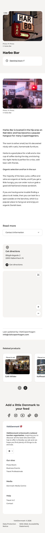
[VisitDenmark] (14, 426)
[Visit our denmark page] (9, 415)
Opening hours (16, 61)
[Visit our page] (16, 415)
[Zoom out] (38, 313)
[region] (22, 294)
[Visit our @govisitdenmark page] (29, 415)
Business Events (13, 468)
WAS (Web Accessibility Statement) (29, 525)
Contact (9, 503)
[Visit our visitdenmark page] (23, 415)
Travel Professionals (14, 471)
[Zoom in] (38, 307)
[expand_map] (38, 274)
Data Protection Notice (9, 525)
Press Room (11, 465)
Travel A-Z (10, 500)
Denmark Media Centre (16, 486)
